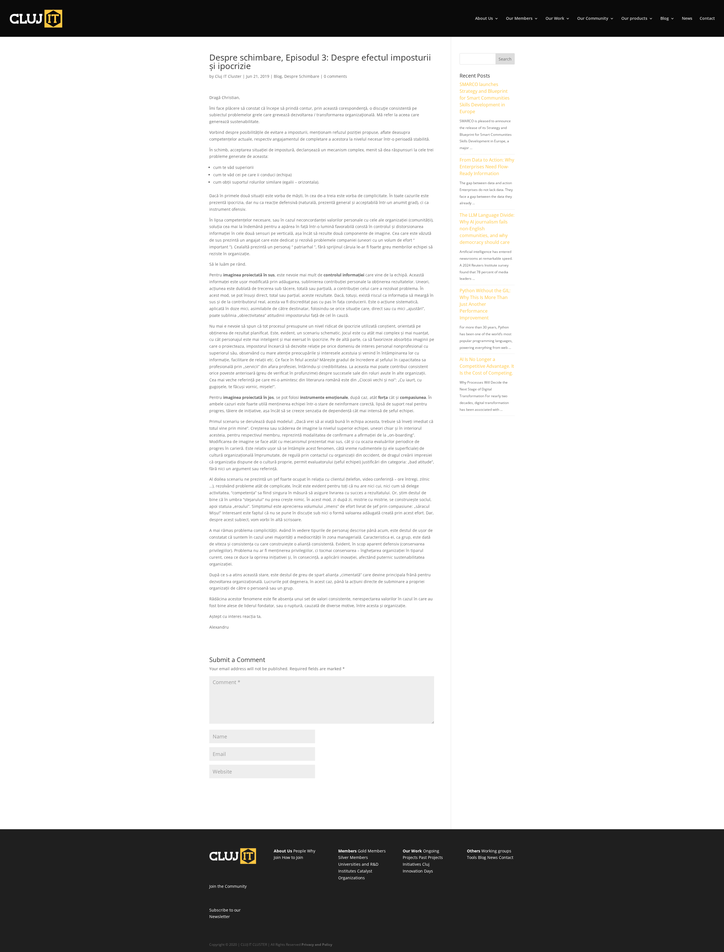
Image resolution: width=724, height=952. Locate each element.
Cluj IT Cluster (228, 76)
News (687, 18)
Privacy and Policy (316, 944)
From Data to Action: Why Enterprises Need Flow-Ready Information (487, 167)
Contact (707, 18)
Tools (472, 857)
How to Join (292, 857)
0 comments (335, 76)
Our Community (592, 18)
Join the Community (228, 886)
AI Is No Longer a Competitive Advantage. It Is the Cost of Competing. (487, 366)
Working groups (496, 851)
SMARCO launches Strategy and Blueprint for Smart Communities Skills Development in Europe (485, 98)
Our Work (555, 18)
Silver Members (353, 857)
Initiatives (412, 864)
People (299, 851)
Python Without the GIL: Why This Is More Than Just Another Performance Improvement (485, 304)
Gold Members (372, 851)
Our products (634, 18)
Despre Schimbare (301, 76)
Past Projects (431, 857)
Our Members (519, 18)
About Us (484, 18)
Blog (664, 18)
